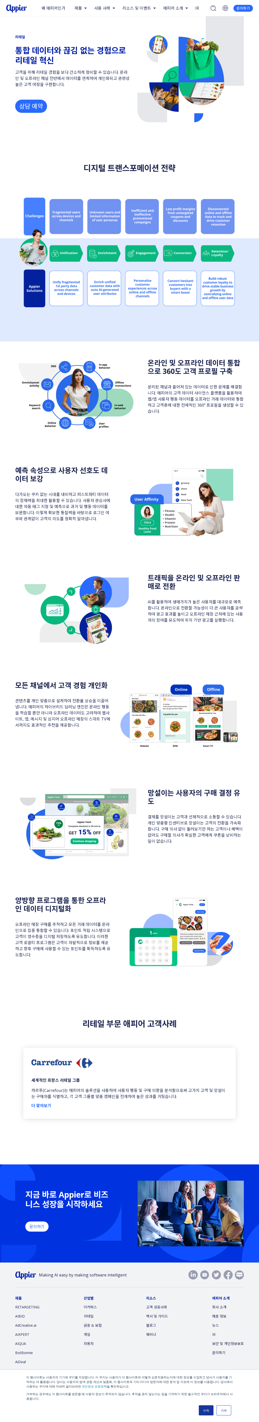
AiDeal (20, 1361)
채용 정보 (219, 1316)
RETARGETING (27, 1307)
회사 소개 (219, 1307)
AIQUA (20, 1343)
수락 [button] (206, 1410)
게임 (87, 1334)
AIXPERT (22, 1334)
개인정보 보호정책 (94, 1386)
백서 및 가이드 (157, 1316)
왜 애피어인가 (53, 8)
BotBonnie (24, 1352)
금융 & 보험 (93, 1325)
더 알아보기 (41, 1105)
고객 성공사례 (156, 1307)
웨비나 (151, 1334)
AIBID (20, 1316)
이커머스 (90, 1307)
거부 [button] (224, 1410)
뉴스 (215, 1325)
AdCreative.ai (25, 1325)
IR (197, 8)
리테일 (89, 1316)
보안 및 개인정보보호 (228, 1343)
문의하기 (243, 8)
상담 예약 (31, 106)
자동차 (89, 1343)
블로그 (151, 1325)
